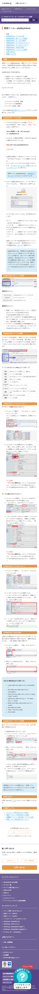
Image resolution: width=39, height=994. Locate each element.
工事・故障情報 (8, 942)
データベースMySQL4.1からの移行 (17, 812)
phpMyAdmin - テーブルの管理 (16, 40)
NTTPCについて (8, 952)
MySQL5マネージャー (19, 110)
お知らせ (6, 892)
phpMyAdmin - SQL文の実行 (15, 47)
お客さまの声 (7, 890)
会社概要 (6, 955)
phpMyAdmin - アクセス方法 (15, 36)
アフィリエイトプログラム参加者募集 (14, 900)
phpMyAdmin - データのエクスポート (18, 43)
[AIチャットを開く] (23, 978)
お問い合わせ (10, 52)
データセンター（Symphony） (12, 932)
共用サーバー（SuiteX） (10, 913)
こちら (19, 245)
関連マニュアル (11, 54)
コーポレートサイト (9, 947)
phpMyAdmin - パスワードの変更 (16, 49)
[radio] (13, 832)
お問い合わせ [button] (19, 867)
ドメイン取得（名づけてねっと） (13, 911)
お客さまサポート (21, 3)
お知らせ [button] (10, 860)
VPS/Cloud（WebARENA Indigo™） (14, 926)
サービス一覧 (7, 885)
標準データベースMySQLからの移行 (17, 815)
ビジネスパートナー (9, 898)
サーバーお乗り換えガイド (11, 887)
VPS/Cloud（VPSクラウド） (11, 924)
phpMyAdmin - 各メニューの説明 (16, 38)
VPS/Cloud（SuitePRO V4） (11, 921)
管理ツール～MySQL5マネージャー (17, 819)
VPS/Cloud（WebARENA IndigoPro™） (15, 929)
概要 (7, 34)
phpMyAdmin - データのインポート (17, 45)
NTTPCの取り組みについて (11, 957)
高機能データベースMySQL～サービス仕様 (20, 817)
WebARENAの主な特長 (10, 882)
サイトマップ (7, 982)
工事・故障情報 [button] (29, 860)
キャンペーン (7, 895)
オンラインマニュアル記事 (11, 11)
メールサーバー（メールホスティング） (15, 918)
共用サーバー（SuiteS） (10, 916)
